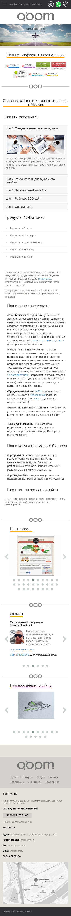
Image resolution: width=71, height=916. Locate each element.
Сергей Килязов (19, 654)
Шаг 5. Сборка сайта (19, 206)
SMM (38, 391)
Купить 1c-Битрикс (22, 777)
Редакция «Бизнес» (21, 256)
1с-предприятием (17, 375)
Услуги (41, 777)
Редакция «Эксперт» (22, 249)
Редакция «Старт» (21, 228)
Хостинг (53, 777)
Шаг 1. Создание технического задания (32, 128)
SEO (36, 399)
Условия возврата (21, 912)
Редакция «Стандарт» (23, 235)
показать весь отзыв (22, 649)
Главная (6, 912)
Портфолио (14, 4)
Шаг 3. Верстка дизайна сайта (26, 190)
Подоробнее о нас (17, 815)
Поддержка (52, 782)
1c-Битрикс (44, 279)
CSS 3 (60, 341)
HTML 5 (50, 341)
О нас (25, 4)
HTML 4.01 (38, 341)
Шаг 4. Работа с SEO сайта (24, 198)
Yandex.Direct (38, 395)
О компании (34, 782)
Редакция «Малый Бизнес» (26, 242)
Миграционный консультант (26, 622)
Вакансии (35, 4)
